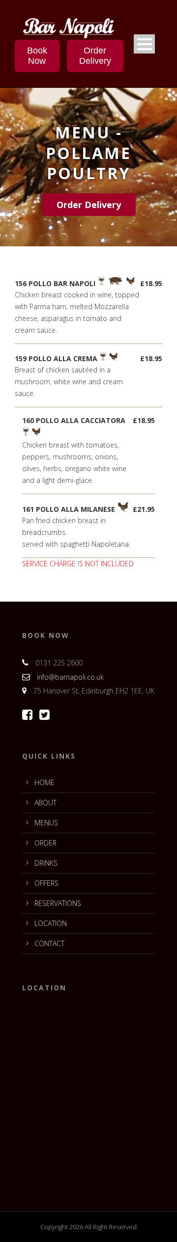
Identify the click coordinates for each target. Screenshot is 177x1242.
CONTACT (49, 943)
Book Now (37, 56)
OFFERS (46, 883)
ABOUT (45, 802)
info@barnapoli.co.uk (70, 677)
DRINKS (46, 863)
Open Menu (144, 43)
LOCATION (50, 923)
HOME (44, 782)
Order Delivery (95, 56)
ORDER (45, 842)
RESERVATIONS (57, 903)
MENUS (46, 822)
